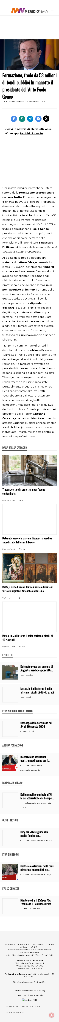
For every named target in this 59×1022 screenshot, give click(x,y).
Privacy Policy (31, 1006)
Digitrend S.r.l (40, 982)
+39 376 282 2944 (34, 968)
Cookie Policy (15, 1012)
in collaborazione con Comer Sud (37, 840)
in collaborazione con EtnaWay (36, 874)
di (21, 731)
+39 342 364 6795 (35, 966)
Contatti (12, 1006)
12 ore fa (13, 646)
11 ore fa (12, 549)
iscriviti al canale (31, 133)
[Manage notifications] (51, 1015)
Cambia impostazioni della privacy (29, 990)
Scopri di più (47, 955)
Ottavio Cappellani (31, 908)
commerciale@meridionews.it (35, 974)
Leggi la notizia (26, 675)
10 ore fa (12, 500)
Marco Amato (28, 731)
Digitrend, (6, 500)
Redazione (19, 101)
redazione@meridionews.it (32, 963)
